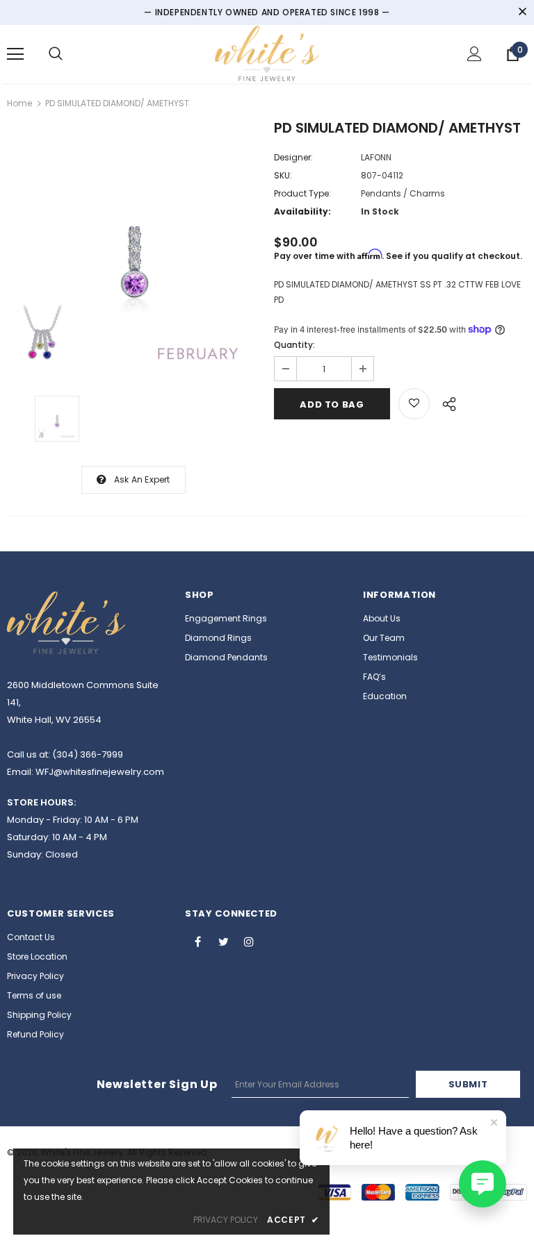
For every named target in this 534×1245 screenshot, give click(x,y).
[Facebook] (197, 940)
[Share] (445, 402)
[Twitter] (223, 940)
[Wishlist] (414, 403)
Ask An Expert (142, 479)
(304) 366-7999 (87, 754)
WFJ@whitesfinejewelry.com (99, 771)
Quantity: (294, 345)
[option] (133, 248)
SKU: (283, 175)
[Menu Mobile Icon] (15, 54)
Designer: (293, 157)
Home (19, 103)
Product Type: (302, 193)
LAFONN (376, 157)
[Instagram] (248, 940)
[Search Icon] (56, 54)
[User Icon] (474, 54)
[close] (522, 12)
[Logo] (267, 53)
